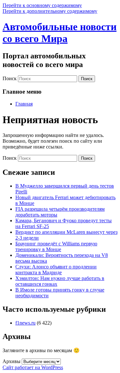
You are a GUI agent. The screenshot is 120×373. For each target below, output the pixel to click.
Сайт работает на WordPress (33, 367)
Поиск (10, 78)
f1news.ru (25, 323)
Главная (24, 103)
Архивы (11, 361)
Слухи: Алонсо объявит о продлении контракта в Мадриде (56, 269)
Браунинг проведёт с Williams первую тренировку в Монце (56, 246)
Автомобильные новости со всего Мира (59, 32)
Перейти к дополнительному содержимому (50, 11)
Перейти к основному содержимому (42, 5)
